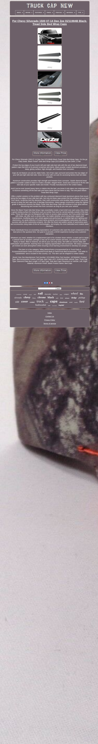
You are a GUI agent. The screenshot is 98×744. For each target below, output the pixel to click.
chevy (27, 297)
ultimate (67, 298)
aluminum (63, 302)
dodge (74, 297)
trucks (76, 302)
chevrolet (48, 294)
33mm (34, 298)
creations (18, 294)
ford (81, 301)
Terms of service (49, 324)
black (51, 297)
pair (47, 302)
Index (50, 313)
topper (30, 294)
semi (70, 302)
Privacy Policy (49, 320)
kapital (61, 305)
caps (54, 301)
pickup (82, 297)
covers (25, 294)
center (32, 302)
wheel (74, 293)
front (61, 298)
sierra (61, 294)
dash (35, 294)
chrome (42, 297)
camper (66, 294)
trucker (55, 294)
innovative (54, 305)
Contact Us (49, 316)
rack (49, 305)
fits (81, 294)
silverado (18, 298)
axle (57, 298)
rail (40, 293)
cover (24, 301)
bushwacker (40, 305)
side (17, 301)
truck (40, 301)
